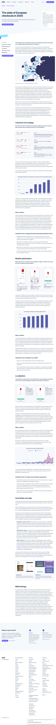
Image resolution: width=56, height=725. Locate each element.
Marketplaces (31, 673)
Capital (16, 665)
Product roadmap (45, 680)
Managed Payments (19, 683)
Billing (16, 664)
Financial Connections (19, 676)
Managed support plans (46, 692)
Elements (17, 674)
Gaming (30, 682)
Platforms (31, 676)
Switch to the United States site (34, 722)
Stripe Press (44, 684)
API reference (31, 707)
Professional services (33, 689)
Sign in (43, 2)
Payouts (16, 688)
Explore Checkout (32, 643)
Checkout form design (6, 44)
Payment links (18, 685)
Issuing (16, 680)
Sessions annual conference (47, 665)
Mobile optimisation (6, 46)
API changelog (31, 710)
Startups (30, 661)
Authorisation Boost (19, 662)
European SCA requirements (23, 547)
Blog (43, 662)
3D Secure (41, 546)
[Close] (54, 719)
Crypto (16, 671)
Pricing (32, 1)
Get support (44, 690)
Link (16, 682)
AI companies (31, 679)
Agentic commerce (32, 662)
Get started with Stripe (7, 24)
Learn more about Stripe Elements (35, 556)
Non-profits (31, 688)
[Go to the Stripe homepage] (3, 657)
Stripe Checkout (46, 510)
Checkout (17, 667)
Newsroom (44, 683)
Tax (16, 694)
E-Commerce (31, 665)
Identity (16, 677)
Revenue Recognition (19, 691)
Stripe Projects (32, 713)
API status (31, 708)
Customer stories (45, 661)
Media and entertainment (33, 686)
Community (44, 664)
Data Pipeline (17, 673)
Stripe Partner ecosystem (34, 699)
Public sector (31, 691)
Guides (3, 5)
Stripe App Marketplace (33, 698)
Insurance (31, 685)
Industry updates (10, 5)
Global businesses (32, 670)
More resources (45, 675)
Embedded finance (32, 667)
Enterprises (31, 659)
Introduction (4, 42)
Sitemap (44, 672)
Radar (16, 689)
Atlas (16, 661)
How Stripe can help (6, 50)
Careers (43, 681)
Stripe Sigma (17, 692)
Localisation (4, 48)
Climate (16, 668)
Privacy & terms (45, 667)
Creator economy (32, 680)
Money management (33, 674)
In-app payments (32, 671)
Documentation (32, 705)
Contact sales (50, 2)
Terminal (17, 695)
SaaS (30, 677)
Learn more (44, 25)
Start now (5, 640)
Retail (30, 692)
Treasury (17, 697)
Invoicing (17, 679)
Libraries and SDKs (32, 711)
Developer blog (32, 714)
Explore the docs (45, 639)
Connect (17, 670)
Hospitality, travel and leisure (34, 683)
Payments (17, 686)
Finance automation (32, 668)
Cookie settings (45, 674)
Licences (44, 671)
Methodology (4, 52)
